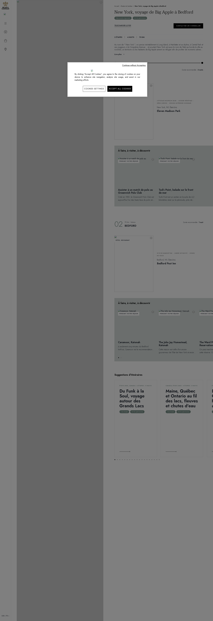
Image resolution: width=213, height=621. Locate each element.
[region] (107, 79)
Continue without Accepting (134, 65)
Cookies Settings (94, 88)
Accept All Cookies (120, 88)
